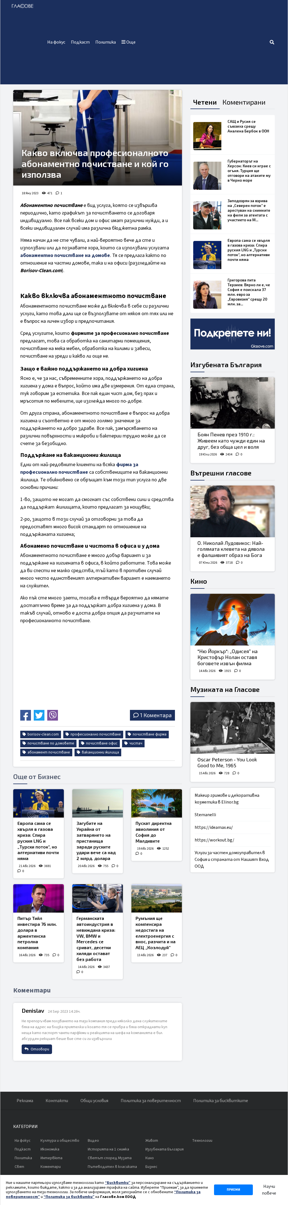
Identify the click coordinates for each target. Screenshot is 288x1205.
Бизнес (151, 1167)
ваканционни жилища (100, 752)
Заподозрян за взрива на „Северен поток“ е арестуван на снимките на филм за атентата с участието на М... (249, 210)
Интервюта (51, 1158)
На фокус (56, 42)
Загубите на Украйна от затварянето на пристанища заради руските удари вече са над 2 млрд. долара (96, 840)
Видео (93, 1140)
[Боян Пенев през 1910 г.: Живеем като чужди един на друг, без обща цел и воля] (232, 403)
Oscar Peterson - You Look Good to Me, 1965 (227, 762)
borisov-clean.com (43, 734)
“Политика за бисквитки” (69, 1197)
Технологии (202, 1140)
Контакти (57, 1101)
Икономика (49, 1149)
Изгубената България (226, 364)
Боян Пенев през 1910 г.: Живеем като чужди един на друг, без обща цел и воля (231, 440)
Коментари (50, 1167)
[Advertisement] (203, 42)
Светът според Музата (110, 1158)
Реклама (25, 1101)
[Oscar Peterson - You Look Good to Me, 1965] (232, 728)
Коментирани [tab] (244, 102)
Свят (19, 1167)
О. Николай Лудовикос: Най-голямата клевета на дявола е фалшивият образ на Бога (231, 549)
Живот (151, 1140)
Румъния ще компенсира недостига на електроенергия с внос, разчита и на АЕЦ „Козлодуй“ (156, 932)
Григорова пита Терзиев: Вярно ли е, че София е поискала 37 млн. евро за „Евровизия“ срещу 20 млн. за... (249, 292)
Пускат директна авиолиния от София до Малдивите (154, 831)
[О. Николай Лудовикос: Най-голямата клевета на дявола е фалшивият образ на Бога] (232, 511)
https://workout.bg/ (214, 840)
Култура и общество (59, 1140)
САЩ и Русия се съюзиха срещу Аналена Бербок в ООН (248, 126)
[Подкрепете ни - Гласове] (232, 334)
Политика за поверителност (151, 1101)
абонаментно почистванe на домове (65, 255)
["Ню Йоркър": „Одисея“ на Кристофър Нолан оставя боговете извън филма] (232, 620)
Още (130, 42)
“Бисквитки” (117, 1183)
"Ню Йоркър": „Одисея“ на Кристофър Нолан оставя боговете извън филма (227, 657)
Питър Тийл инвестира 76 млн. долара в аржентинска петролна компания (37, 932)
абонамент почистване (48, 752)
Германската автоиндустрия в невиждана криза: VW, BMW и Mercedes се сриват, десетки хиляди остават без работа (95, 938)
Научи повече (269, 1189)
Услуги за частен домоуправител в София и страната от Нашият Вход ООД (232, 859)
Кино (198, 581)
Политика (105, 42)
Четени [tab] (205, 102)
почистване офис (101, 743)
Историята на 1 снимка (108, 1149)
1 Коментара (156, 715)
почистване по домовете (50, 743)
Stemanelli (205, 815)
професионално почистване (95, 734)
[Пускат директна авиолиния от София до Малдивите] (156, 803)
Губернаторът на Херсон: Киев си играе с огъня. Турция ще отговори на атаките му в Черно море (249, 170)
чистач (135, 743)
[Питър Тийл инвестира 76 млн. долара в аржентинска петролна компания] (38, 898)
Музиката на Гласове (225, 689)
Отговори (39, 1049)
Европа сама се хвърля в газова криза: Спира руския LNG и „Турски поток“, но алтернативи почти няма (38, 840)
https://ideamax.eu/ (214, 827)
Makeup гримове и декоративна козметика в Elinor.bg (227, 798)
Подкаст (80, 42)
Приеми (233, 1189)
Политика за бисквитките (220, 1101)
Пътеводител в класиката (112, 1167)
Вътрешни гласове (220, 473)
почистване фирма (149, 734)
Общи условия (94, 1101)
